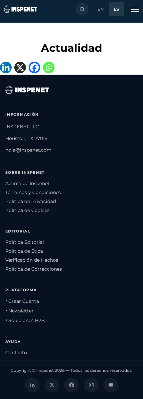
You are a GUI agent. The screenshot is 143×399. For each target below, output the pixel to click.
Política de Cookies (27, 210)
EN (100, 9)
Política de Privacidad (30, 201)
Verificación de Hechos (31, 260)
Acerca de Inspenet (27, 183)
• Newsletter (19, 310)
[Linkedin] (7, 68)
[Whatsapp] (50, 68)
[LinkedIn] (32, 385)
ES (116, 9)
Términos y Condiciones (33, 192)
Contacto (16, 352)
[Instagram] (91, 385)
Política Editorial (24, 242)
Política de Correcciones (33, 269)
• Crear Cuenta (22, 301)
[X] (21, 68)
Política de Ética (24, 251)
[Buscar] (82, 9)
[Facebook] (36, 68)
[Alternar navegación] (135, 9)
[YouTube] (110, 385)
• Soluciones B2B (25, 320)
